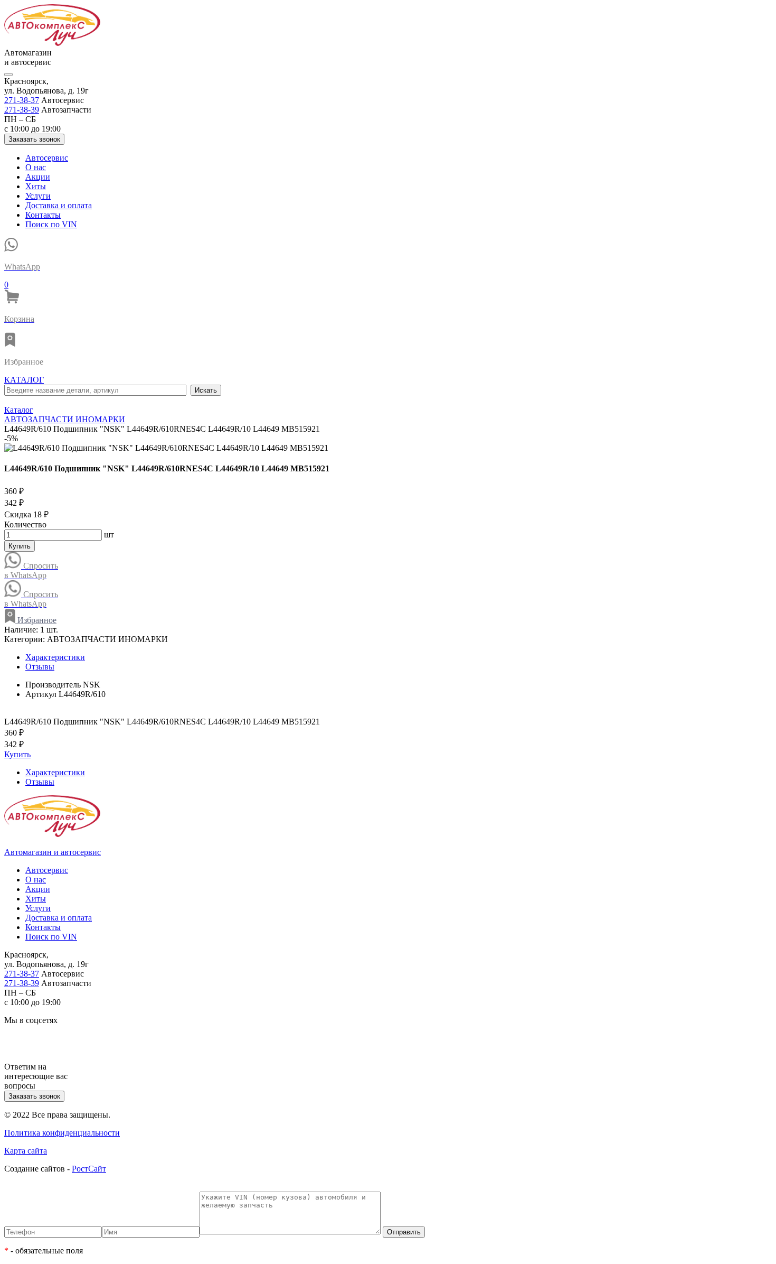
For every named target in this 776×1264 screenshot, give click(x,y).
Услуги (38, 195)
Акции (37, 176)
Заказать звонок (34, 139)
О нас (35, 167)
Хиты (35, 186)
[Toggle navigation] (8, 74)
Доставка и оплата (58, 205)
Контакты (43, 214)
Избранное (35, 620)
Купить (19, 546)
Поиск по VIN (51, 224)
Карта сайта (25, 1150)
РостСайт (89, 1168)
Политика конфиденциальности (62, 1132)
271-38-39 (21, 109)
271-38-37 (21, 100)
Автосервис (46, 157)
